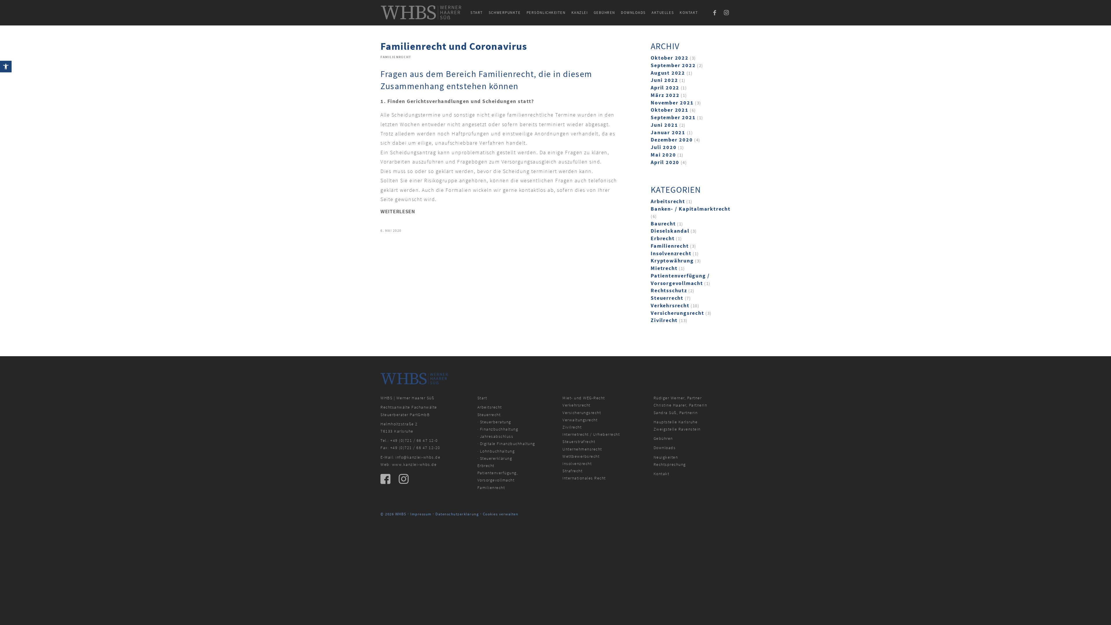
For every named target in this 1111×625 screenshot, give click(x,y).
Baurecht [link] (663, 223)
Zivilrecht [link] (664, 320)
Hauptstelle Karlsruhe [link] (676, 421)
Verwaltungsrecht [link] (579, 419)
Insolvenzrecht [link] (671, 253)
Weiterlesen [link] (397, 211)
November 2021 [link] (672, 102)
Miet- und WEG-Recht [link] (583, 397)
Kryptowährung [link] (672, 260)
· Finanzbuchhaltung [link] (497, 429)
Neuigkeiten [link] (666, 457)
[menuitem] (476, 12)
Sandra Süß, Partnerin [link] (676, 412)
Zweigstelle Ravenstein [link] (677, 429)
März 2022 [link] (665, 95)
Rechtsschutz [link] (669, 290)
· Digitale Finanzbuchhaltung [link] (506, 443)
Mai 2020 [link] (663, 154)
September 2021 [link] (673, 117)
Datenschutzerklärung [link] (457, 514)
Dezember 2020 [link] (672, 139)
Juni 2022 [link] (664, 80)
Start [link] (482, 397)
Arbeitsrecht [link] (668, 201)
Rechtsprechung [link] (670, 464)
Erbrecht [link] (662, 238)
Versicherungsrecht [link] (677, 313)
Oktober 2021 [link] (670, 109)
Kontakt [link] (661, 473)
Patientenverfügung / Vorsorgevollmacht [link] (680, 279)
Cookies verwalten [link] (500, 514)
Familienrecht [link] (395, 57)
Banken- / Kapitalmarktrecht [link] (691, 208)
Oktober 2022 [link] (670, 57)
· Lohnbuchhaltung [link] (496, 451)
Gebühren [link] (663, 438)
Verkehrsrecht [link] (670, 305)
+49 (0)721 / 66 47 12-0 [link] (414, 440)
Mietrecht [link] (664, 268)
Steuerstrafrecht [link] (578, 441)
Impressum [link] (421, 514)
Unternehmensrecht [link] (582, 449)
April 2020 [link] (665, 162)
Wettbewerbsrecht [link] (580, 456)
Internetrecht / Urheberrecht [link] (591, 434)
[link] (6, 66)
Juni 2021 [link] (664, 125)
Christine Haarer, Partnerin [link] (680, 405)
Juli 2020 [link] (663, 147)
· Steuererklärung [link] (494, 458)
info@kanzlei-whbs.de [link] (418, 457)
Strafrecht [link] (572, 470)
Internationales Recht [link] (584, 478)
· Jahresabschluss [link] (495, 436)
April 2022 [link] (665, 87)
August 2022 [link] (668, 72)
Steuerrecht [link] (667, 298)
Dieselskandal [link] (670, 230)
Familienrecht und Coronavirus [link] (453, 46)
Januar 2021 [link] (668, 132)
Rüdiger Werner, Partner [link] (678, 397)
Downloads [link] (665, 447)
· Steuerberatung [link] (494, 421)
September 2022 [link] (673, 65)
